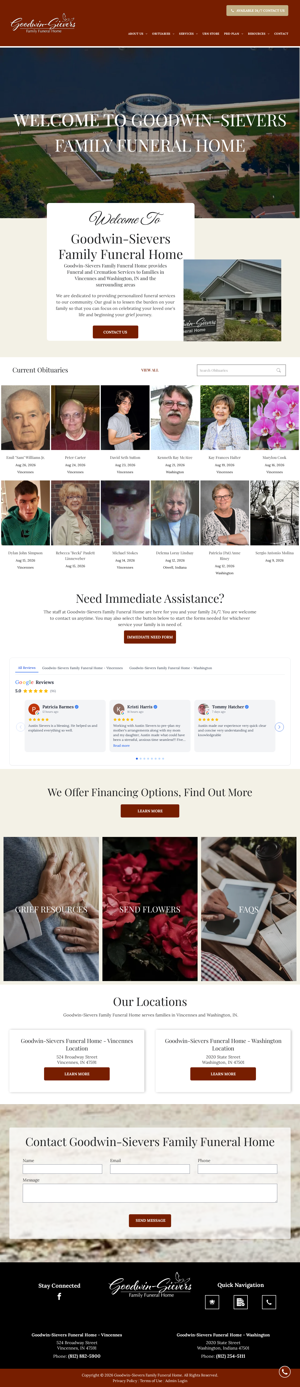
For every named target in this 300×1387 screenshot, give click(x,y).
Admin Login (176, 1380)
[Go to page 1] (137, 759)
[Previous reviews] (20, 727)
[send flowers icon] (212, 1302)
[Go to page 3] (144, 759)
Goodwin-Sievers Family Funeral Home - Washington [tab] (170, 668)
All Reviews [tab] (27, 668)
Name (28, 1160)
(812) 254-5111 (230, 1356)
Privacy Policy (125, 1380)
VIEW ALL (150, 369)
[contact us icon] (269, 1302)
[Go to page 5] (152, 759)
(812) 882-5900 (84, 1356)
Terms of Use (151, 1380)
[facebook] (59, 1297)
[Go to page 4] (148, 759)
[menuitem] (138, 34)
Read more (121, 745)
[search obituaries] (280, 370)
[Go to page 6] (156, 759)
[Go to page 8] (163, 759)
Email (115, 1160)
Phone (204, 1160)
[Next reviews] (279, 727)
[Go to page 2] (141, 759)
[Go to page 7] (159, 759)
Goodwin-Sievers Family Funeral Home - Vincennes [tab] (82, 668)
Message (31, 1180)
